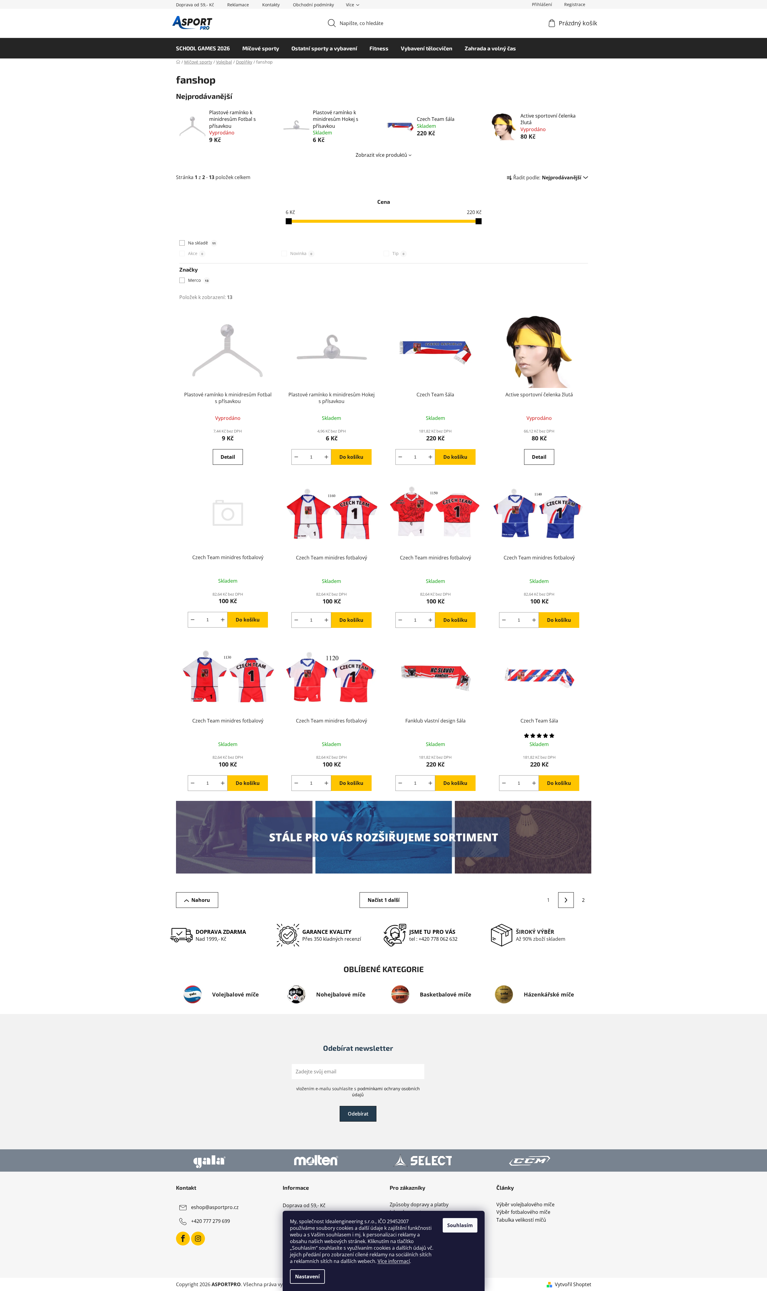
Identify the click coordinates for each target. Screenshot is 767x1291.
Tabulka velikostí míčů (521, 1220)
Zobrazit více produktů (381, 155)
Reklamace (238, 5)
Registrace (574, 4)
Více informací (394, 1261)
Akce (195, 253)
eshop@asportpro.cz (215, 1207)
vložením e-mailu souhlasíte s (358, 1091)
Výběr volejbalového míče (525, 1205)
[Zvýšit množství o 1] (326, 456)
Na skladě (202, 243)
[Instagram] (198, 1238)
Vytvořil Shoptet (573, 1284)
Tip (398, 253)
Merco (198, 280)
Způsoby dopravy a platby (419, 1205)
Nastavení (307, 1276)
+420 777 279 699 (210, 1221)
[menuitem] (203, 48)
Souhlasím (460, 1225)
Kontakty (271, 5)
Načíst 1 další (384, 900)
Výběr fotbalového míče (523, 1212)
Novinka (301, 253)
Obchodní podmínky (313, 5)
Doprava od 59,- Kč (195, 5)
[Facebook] (183, 1238)
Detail (228, 457)
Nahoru (200, 900)
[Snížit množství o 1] (296, 456)
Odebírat (358, 1113)
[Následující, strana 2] (566, 900)
